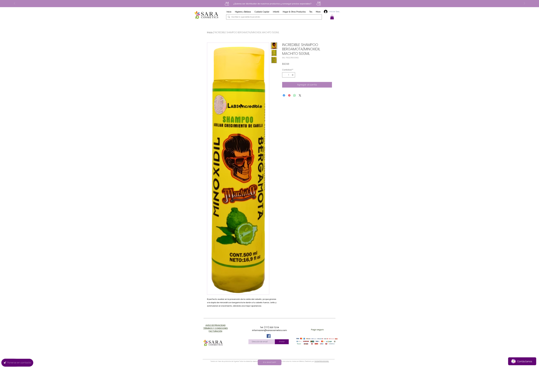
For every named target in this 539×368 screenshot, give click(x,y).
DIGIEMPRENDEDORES (321, 361)
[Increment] (293, 74)
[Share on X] (300, 95)
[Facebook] (268, 336)
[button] (332, 17)
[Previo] (14, 3)
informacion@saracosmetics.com (269, 330)
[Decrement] (284, 74)
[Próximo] (524, 3)
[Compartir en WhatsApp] (294, 95)
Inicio (210, 32)
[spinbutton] (288, 74)
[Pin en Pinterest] (289, 95)
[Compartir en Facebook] (284, 95)
